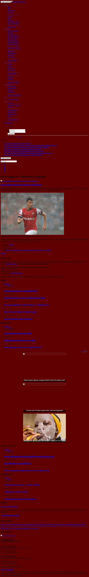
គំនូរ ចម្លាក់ (10, 33)
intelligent (10, 526)
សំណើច (10, 116)
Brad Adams (14, 524)
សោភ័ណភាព (11, 55)
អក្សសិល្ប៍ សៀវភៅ (13, 39)
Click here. (19, 137)
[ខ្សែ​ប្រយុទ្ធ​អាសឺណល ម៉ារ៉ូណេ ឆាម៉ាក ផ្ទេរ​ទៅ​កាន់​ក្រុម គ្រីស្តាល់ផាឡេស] (19, 181)
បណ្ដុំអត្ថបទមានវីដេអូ (13, 99)
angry (50, 526)
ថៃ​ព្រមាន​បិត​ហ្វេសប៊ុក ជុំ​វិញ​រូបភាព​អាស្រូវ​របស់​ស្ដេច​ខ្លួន (20, 312)
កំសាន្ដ (6, 101)
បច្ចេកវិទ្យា (10, 77)
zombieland (85, 526)
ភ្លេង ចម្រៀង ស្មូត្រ (12, 35)
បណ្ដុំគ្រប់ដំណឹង (12, 27)
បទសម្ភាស (10, 90)
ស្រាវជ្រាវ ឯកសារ (12, 88)
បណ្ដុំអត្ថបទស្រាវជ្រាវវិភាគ (14, 95)
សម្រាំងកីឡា (48, 250)
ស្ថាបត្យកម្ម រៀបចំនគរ (13, 31)
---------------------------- (14, 14)
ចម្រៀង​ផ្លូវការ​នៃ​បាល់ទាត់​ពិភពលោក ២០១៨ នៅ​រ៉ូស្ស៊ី (19, 340)
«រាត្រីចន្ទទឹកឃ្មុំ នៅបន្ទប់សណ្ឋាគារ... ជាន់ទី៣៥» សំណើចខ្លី (21, 485)
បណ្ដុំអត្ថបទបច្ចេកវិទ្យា (13, 82)
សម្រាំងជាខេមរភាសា (16, 250)
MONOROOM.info (11, 264)
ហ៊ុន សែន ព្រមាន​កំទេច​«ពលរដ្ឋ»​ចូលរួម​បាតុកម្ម (18, 319)
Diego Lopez (23, 526)
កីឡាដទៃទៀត (11, 70)
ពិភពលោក (10, 12)
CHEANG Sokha (42, 524)
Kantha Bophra (71, 524)
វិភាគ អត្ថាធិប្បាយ (12, 86)
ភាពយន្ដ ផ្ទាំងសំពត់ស (13, 42)
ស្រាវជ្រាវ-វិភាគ (8, 84)
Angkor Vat (55, 526)
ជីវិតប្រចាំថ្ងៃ (11, 51)
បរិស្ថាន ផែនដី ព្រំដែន (13, 24)
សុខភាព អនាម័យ (12, 53)
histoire (6, 526)
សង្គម (9, 18)
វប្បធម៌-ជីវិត (7, 29)
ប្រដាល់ (10, 66)
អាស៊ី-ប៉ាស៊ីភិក (11, 11)
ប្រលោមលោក (11, 112)
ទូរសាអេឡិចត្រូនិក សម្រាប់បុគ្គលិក (10, 515)
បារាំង (9, 9)
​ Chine (65, 524)
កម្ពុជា (9, 7)
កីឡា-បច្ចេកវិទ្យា (8, 62)
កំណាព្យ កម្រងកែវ (12, 114)
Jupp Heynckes (33, 524)
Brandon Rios (82, 524)
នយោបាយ (10, 16)
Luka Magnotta (16, 528)
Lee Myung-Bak (60, 524)
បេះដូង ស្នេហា (11, 57)
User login (10, 123)
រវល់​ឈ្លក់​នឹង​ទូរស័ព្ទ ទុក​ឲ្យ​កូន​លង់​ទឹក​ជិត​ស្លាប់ (17, 463)
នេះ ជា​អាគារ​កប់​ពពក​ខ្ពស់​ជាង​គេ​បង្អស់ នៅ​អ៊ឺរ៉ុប (18, 333)
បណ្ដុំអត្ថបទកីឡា (12, 74)
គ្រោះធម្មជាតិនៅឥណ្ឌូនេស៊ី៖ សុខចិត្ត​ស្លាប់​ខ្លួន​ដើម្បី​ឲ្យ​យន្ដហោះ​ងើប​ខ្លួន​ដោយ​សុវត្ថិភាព (29, 456)
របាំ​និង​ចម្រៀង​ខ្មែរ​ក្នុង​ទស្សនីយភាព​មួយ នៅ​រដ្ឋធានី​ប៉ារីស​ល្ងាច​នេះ (23, 347)
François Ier (21, 524)
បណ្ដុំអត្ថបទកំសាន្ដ (12, 120)
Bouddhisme (26, 528)
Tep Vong (78, 526)
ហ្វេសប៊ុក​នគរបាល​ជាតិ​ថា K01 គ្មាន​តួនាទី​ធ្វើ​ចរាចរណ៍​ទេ (20, 291)
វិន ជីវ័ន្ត (11, 244)
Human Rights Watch (41, 526)
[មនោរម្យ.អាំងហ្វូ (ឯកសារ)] (18, 1)
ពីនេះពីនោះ (10, 107)
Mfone (77, 524)
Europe (27, 524)
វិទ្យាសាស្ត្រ (10, 79)
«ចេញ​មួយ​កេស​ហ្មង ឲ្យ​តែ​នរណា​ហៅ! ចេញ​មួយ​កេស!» (20, 499)
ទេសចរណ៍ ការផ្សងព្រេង (14, 105)
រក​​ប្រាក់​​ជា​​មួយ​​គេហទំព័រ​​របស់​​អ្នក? (9, 506)
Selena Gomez (35, 528)
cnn (1, 524)
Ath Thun (30, 526)
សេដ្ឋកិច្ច (10, 20)
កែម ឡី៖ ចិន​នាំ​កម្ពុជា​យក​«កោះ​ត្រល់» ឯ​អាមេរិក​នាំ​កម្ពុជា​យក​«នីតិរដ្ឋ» (25, 298)
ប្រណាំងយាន (11, 68)
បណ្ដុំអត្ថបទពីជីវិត (12, 60)
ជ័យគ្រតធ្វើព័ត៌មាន (12, 110)
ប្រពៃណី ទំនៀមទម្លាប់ (13, 44)
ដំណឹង (6, 5)
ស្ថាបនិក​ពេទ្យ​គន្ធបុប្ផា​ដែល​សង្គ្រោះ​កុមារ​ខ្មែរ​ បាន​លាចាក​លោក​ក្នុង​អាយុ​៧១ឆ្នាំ (26, 470)
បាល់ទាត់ (10, 64)
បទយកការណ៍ (11, 92)
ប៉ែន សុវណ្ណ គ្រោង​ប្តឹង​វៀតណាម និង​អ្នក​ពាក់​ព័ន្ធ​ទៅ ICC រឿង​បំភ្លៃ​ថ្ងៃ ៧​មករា (26, 305)
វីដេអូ (5, 97)
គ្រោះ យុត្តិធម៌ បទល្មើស (14, 22)
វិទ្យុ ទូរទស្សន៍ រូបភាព (13, 40)
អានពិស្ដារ (3, 253)
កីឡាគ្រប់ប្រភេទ (40, 250)
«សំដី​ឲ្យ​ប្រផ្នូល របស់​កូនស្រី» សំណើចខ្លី (16, 492)
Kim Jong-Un (6, 528)
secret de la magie (64, 526)
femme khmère (51, 524)
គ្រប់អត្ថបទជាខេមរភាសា (29, 250)
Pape (2, 526)
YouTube (72, 526)
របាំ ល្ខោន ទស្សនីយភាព (14, 37)
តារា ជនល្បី (11, 103)
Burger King (17, 526)
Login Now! (11, 133)
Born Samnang (7, 524)
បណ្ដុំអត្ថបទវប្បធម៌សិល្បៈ (14, 48)
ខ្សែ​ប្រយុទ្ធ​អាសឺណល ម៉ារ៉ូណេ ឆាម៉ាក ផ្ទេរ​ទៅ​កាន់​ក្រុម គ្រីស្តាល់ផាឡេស (21, 185)
